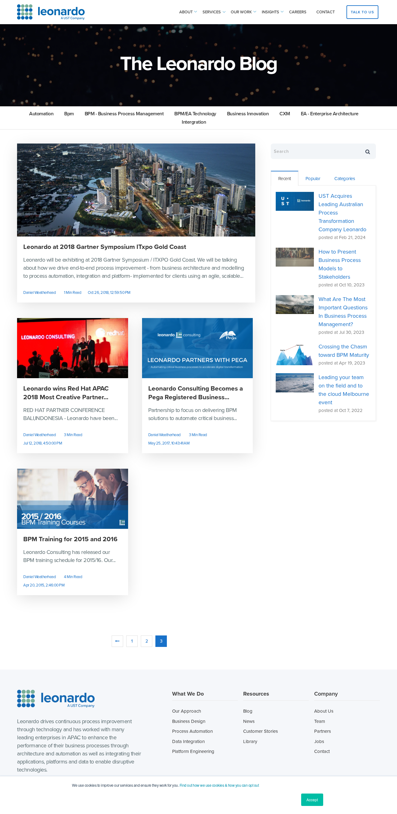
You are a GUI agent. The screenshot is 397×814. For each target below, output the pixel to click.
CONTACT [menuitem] (325, 12)
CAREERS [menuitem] (297, 12)
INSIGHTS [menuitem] (270, 12)
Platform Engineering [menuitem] (193, 751)
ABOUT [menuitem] (186, 12)
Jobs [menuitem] (319, 741)
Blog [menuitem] (247, 711)
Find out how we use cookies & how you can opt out (219, 785)
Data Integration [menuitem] (188, 741)
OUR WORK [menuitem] (241, 12)
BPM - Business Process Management (124, 114)
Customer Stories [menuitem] (260, 731)
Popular (313, 178)
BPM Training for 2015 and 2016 (70, 539)
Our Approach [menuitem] (186, 711)
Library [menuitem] (250, 741)
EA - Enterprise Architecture (330, 114)
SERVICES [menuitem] (212, 12)
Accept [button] (312, 799)
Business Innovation (248, 114)
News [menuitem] (249, 721)
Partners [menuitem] (322, 731)
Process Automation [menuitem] (192, 731)
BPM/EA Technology (195, 114)
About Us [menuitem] (323, 711)
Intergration (194, 122)
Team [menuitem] (319, 721)
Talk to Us (362, 12)
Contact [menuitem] (322, 751)
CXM (284, 114)
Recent (284, 178)
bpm (69, 114)
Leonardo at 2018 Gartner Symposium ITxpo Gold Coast (104, 247)
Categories (344, 178)
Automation (41, 114)
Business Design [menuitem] (188, 721)
